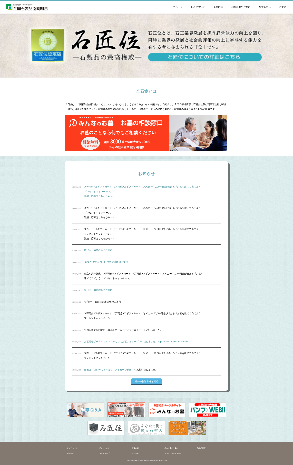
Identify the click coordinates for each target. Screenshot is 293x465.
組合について (198, 7)
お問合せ (284, 7)
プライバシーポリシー (172, 453)
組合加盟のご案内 (240, 7)
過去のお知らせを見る (146, 381)
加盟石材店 (265, 7)
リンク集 (135, 453)
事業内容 (218, 7)
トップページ (175, 7)
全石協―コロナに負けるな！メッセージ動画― (109, 369)
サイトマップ (104, 453)
